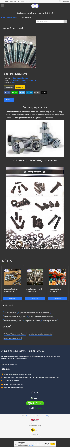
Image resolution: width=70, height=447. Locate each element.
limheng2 (38, 408)
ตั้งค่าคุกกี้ (47, 444)
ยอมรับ (53, 444)
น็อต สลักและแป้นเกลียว (20, 78)
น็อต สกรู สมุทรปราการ (19, 82)
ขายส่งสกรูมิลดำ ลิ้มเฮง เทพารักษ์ (13, 338)
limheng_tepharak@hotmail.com (13, 384)
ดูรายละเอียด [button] (12, 298)
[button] (7, 92)
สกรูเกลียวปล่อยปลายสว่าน (32, 321)
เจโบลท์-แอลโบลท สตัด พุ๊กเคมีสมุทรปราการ (41, 317)
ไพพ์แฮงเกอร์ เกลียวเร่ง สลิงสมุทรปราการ (15, 317)
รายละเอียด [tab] (9, 100)
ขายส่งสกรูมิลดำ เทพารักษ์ (50, 321)
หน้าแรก (3, 18)
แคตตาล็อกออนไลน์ (12, 18)
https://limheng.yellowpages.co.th (13, 388)
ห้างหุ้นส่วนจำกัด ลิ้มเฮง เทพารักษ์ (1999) (23, 80)
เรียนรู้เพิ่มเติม (31, 445)
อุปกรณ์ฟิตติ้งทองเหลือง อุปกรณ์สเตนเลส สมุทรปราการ (34, 313)
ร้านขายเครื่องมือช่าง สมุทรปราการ (13, 321)
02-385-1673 (15, 381)
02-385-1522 (7, 381)
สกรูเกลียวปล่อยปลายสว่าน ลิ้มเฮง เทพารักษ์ (40, 334)
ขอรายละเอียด (9, 87)
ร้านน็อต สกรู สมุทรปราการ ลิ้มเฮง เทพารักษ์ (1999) (36, 416)
